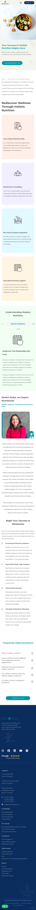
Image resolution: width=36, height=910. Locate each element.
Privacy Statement (18, 905)
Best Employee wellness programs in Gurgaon (14, 827)
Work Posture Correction (8, 829)
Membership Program (7, 875)
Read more (16, 698)
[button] (18, 323)
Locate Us (28, 2)
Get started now (11, 63)
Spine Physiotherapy (7, 814)
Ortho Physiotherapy (7, 812)
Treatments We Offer (7, 851)
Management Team (7, 871)
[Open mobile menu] (21, 2)
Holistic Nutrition (6, 819)
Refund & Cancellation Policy (11, 903)
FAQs (3, 856)
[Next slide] (33, 324)
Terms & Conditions (26, 903)
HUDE (32, 908)
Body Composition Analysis (9, 831)
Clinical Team (5, 873)
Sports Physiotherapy (7, 817)
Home (3, 79)
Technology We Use (7, 854)
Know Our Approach (7, 839)
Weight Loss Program (7, 844)
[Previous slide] (3, 324)
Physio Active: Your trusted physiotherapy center (14, 858)
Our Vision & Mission (7, 868)
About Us (4, 866)
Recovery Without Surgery (8, 841)
